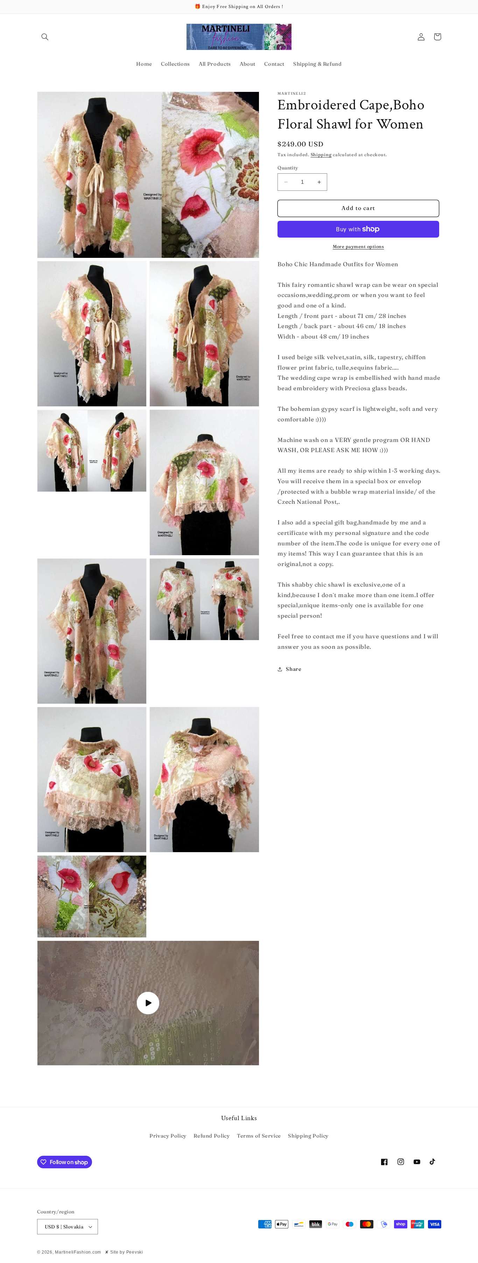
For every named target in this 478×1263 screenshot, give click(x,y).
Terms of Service (259, 1136)
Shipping (321, 154)
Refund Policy (212, 1136)
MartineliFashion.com (78, 1252)
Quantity (287, 167)
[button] (45, 37)
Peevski (134, 1252)
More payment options (358, 246)
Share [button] (293, 669)
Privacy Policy (168, 1136)
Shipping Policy (308, 1136)
